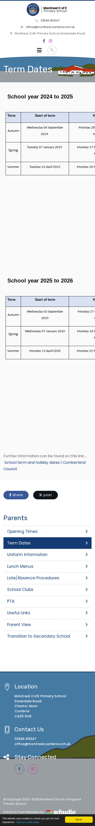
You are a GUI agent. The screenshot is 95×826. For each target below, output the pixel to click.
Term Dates (19, 543)
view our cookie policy (27, 822)
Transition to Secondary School (38, 636)
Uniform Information (27, 554)
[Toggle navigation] (39, 50)
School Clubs (20, 589)
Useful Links (18, 613)
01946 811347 (49, 20)
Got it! (79, 819)
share (17, 495)
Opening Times (22, 531)
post (47, 495)
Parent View (19, 624)
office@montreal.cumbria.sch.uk (50, 27)
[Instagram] (50, 41)
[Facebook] (44, 41)
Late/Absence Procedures (33, 578)
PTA (11, 601)
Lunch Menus (20, 566)
